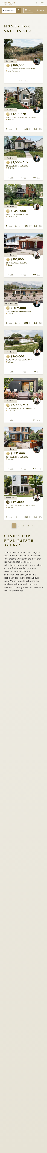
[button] (36, 3)
